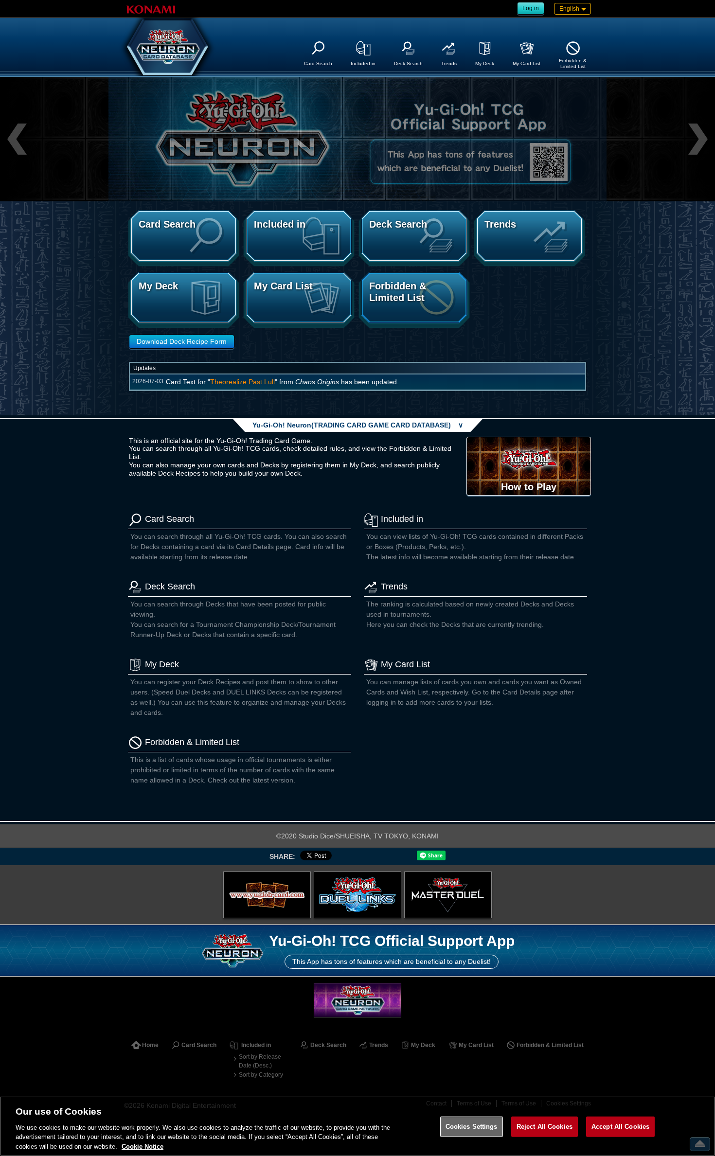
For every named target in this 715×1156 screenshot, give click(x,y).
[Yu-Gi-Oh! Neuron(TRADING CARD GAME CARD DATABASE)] (167, 47)
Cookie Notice (142, 1146)
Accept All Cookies (620, 1126)
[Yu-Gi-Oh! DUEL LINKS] (357, 894)
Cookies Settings (472, 1126)
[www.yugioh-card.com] (267, 894)
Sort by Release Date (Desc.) (260, 1061)
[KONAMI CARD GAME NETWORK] (357, 1000)
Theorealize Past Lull (242, 382)
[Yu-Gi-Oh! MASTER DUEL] (448, 894)
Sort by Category (261, 1074)
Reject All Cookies (544, 1126)
